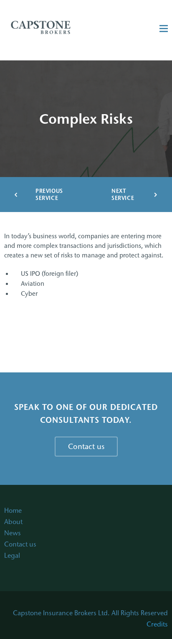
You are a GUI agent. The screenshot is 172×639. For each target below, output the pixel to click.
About (13, 522)
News (12, 533)
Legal (12, 555)
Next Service (122, 194)
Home (13, 510)
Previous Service (48, 194)
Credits (157, 624)
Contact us (20, 544)
